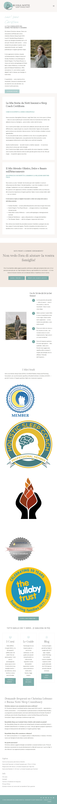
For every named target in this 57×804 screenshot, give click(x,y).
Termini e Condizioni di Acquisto (11, 781)
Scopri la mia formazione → (28, 618)
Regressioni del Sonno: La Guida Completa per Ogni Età (18, 766)
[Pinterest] (53, 798)
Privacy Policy (6, 784)
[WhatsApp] (48, 798)
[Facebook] (41, 798)
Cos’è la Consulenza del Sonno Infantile (13, 762)
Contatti (4, 779)
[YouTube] (43, 798)
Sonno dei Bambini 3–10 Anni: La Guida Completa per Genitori (20, 769)
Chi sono (4, 777)
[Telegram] (51, 798)
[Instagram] (46, 798)
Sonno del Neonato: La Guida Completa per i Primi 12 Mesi (19, 764)
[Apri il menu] (53, 6)
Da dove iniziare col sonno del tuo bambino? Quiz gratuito (18, 786)
